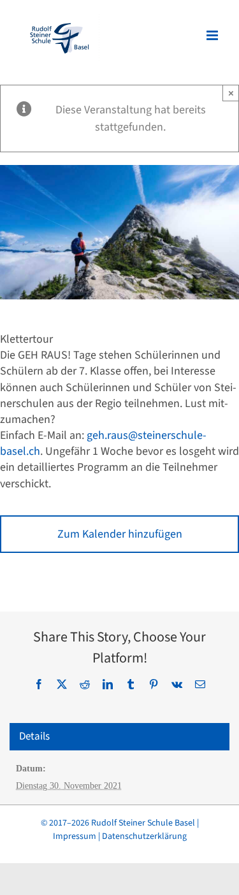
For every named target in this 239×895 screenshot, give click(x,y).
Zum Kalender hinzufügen (119, 534)
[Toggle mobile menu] (213, 35)
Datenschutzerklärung (144, 836)
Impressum (74, 836)
